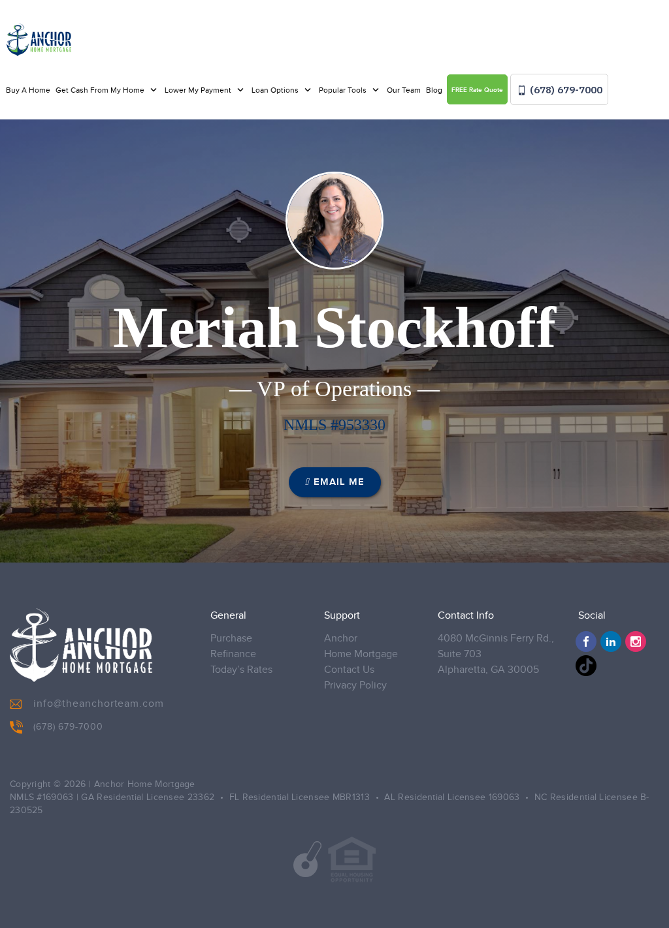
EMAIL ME (339, 482)
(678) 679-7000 (564, 90)
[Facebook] (586, 641)
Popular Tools (343, 90)
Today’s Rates (241, 670)
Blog (434, 90)
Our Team (404, 90)
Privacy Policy (355, 685)
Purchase (231, 638)
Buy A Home (28, 90)
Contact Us (349, 670)
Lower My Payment (199, 90)
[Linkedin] (610, 641)
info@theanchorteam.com (98, 704)
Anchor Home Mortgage (361, 646)
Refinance (233, 654)
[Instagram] (635, 641)
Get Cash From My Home (101, 90)
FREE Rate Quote (477, 90)
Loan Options (276, 90)
